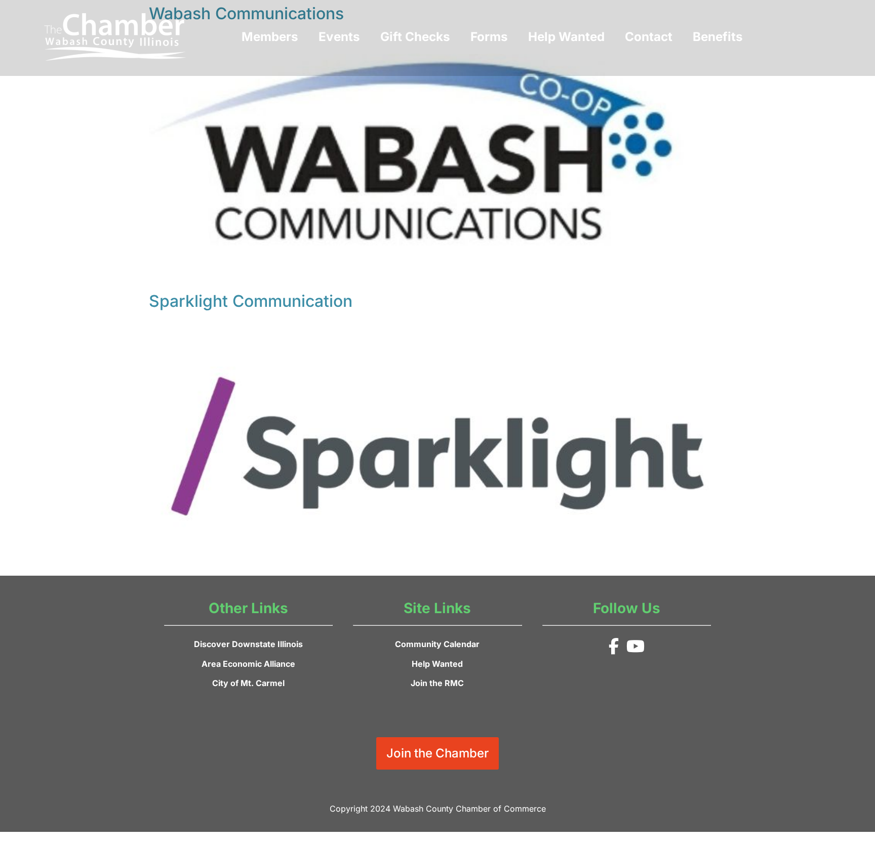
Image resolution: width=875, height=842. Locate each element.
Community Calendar (437, 644)
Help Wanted (566, 36)
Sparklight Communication (250, 301)
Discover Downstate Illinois (248, 644)
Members (270, 36)
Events (339, 36)
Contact (648, 36)
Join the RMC (437, 683)
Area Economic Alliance (248, 664)
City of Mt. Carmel (248, 683)
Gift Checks (415, 36)
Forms (489, 36)
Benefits (718, 36)
